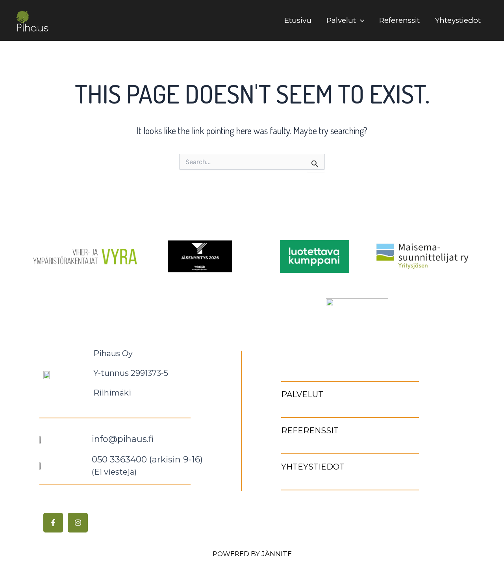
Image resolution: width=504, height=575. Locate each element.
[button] (360, 20)
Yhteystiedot (458, 20)
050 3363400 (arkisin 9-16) (147, 459)
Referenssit (399, 20)
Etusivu (297, 20)
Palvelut (341, 20)
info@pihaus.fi (123, 439)
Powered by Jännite (252, 554)
